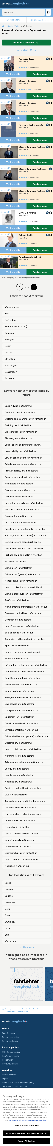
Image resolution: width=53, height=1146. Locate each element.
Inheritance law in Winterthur (20, 820)
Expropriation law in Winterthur (21, 432)
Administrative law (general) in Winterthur (26, 736)
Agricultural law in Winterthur (20, 756)
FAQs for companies (11, 1052)
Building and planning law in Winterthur (25, 419)
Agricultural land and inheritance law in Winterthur (25, 801)
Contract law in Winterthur (18, 619)
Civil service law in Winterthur (20, 704)
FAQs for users (8, 1033)
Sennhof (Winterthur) (16, 326)
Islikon (8, 346)
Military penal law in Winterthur (21, 581)
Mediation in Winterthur (17, 866)
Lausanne (10, 902)
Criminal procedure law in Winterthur (24, 594)
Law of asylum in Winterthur (19, 691)
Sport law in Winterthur (17, 645)
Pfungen (9, 339)
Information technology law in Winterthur (26, 665)
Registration (7, 1060)
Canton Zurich (13, 26)
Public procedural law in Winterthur (23, 788)
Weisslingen (11, 365)
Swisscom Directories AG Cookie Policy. (27, 1120)
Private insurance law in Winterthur (23, 464)
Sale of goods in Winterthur (19, 632)
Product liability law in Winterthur (22, 470)
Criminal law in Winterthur (18, 568)
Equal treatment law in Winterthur (22, 678)
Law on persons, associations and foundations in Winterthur (22, 833)
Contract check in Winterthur (20, 412)
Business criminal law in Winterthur (23, 613)
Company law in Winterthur (19, 496)
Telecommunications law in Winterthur (24, 762)
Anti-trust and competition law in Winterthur (22, 509)
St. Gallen (10, 922)
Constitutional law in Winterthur (21, 723)
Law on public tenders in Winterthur (23, 749)
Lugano (9, 896)
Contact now (40, 74)
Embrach (9, 378)
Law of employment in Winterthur (22, 626)
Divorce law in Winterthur (18, 846)
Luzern (8, 928)
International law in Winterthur (20, 522)
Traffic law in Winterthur (17, 600)
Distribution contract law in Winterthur (25, 671)
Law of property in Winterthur (20, 840)
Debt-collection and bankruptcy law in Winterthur (24, 548)
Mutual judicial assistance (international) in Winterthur (26, 535)
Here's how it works (10, 1056)
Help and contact (9, 1075)
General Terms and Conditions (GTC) (18, 1082)
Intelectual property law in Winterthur (24, 503)
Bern (7, 909)
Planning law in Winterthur (18, 438)
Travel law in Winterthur (17, 658)
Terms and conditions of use (14, 1086)
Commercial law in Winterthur (20, 490)
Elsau (7, 313)
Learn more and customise (26, 1126)
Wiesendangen (12, 307)
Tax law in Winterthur (16, 561)
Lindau (8, 352)
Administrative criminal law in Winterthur (26, 607)
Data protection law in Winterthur (22, 710)
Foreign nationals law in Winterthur (23, 697)
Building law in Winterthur (18, 425)
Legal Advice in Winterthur (18, 406)
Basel (7, 915)
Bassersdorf (11, 372)
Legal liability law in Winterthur (21, 451)
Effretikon (10, 359)
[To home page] (16, 4)
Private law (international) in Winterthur (25, 529)
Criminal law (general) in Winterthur (23, 574)
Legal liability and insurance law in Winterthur (22, 445)
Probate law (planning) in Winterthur (23, 555)
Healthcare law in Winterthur (19, 483)
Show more (28, 947)
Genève (9, 889)
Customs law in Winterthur (18, 743)
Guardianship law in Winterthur (21, 853)
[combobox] (23, 12)
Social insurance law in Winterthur (22, 477)
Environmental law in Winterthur (21, 730)
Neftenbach (11, 320)
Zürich (8, 883)
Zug (7, 935)
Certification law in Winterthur (20, 807)
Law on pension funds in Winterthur (23, 458)
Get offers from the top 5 (26, 42)
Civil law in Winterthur (16, 794)
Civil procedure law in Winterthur (21, 859)
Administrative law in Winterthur (21, 684)
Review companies (10, 1037)
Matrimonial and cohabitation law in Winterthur (23, 814)
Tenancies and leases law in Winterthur (25, 639)
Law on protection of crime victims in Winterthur (24, 587)
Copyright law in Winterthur (19, 516)
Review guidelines (10, 1041)
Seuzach (9, 333)
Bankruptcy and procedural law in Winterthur (22, 542)
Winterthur (10, 941)
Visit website (13, 74)
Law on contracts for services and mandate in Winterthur (22, 652)
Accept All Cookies (26, 1141)
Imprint (5, 1079)
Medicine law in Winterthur (18, 781)
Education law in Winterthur (19, 717)
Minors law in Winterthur (17, 827)
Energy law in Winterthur (17, 769)
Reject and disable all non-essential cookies (26, 1133)
